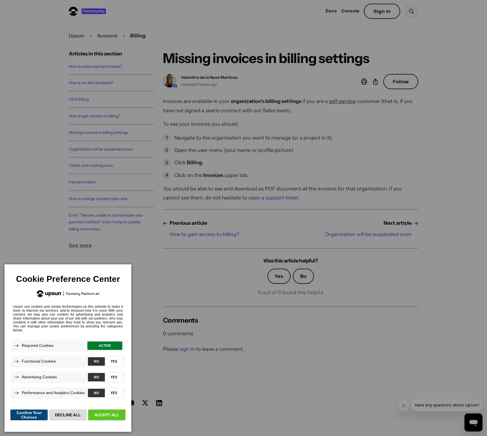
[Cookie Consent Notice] (68, 348)
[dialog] (68, 347)
